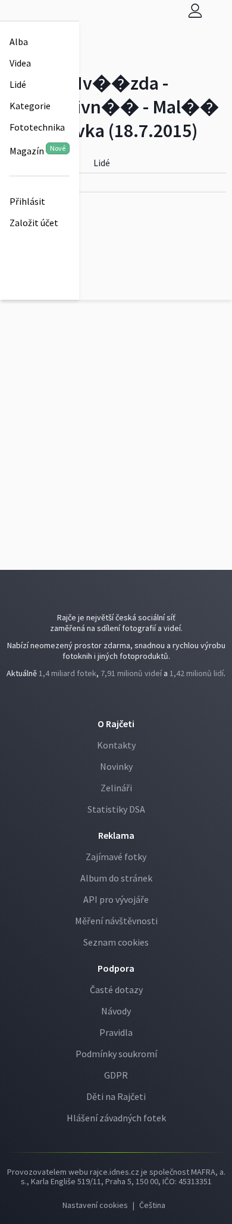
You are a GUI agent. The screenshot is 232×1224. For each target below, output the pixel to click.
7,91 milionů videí (131, 673)
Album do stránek (116, 878)
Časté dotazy (116, 989)
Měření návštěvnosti (116, 921)
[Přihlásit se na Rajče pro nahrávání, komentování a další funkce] (195, 10)
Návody (116, 1011)
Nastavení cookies (95, 1205)
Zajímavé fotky (116, 856)
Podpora (116, 968)
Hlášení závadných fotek (116, 1118)
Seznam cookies (116, 942)
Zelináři (116, 788)
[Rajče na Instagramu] (119, 698)
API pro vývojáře (116, 899)
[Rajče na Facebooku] (114, 698)
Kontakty (116, 745)
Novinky (116, 766)
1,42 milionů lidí (197, 673)
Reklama (116, 835)
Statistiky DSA (116, 809)
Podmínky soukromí (116, 1054)
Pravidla (116, 1032)
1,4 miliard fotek (67, 673)
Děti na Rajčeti (116, 1096)
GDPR (116, 1075)
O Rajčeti (116, 724)
